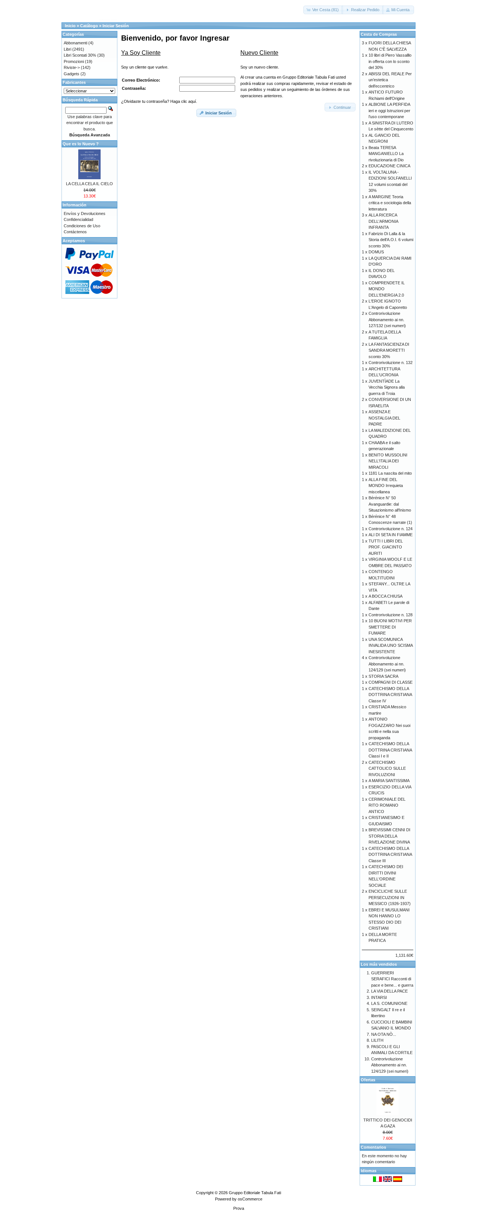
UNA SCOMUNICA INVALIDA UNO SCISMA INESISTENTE (391, 645)
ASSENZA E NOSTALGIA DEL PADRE (384, 417)
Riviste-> (72, 67)
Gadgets (71, 74)
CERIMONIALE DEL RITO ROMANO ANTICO (387, 805)
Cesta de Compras (379, 34)
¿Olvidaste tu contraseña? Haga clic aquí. (159, 101)
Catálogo (89, 25)
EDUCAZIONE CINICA (389, 166)
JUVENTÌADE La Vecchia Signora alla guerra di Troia (387, 387)
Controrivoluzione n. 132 (391, 362)
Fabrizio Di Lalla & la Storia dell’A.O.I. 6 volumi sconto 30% (391, 239)
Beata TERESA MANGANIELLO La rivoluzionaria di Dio (386, 153)
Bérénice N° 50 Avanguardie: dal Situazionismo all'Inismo (390, 504)
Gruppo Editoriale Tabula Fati (255, 1192)
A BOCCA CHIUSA (385, 596)
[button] (323, 10)
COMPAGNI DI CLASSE (391, 682)
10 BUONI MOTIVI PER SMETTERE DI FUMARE (390, 627)
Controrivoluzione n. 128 (391, 615)
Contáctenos (75, 232)
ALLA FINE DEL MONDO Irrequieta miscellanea (386, 485)
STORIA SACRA (383, 676)
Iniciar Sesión (115, 25)
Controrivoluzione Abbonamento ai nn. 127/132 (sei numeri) (387, 319)
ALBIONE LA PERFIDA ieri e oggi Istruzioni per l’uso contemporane (389, 110)
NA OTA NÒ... (383, 1034)
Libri (67, 49)
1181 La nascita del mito (390, 473)
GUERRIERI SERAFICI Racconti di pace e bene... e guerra (392, 979)
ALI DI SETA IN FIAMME (391, 534)
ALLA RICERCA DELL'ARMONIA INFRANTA (383, 221)
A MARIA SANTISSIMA (389, 780)
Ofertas (368, 1080)
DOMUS (376, 252)
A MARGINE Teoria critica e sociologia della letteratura (390, 202)
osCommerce (250, 1199)
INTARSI (379, 997)
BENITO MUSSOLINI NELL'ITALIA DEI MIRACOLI (388, 461)
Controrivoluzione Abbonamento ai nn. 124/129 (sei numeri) (387, 663)
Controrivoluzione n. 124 (391, 528)
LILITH (377, 1040)
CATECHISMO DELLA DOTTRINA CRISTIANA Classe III (390, 854)
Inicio (70, 25)
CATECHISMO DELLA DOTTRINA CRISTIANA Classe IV (390, 694)
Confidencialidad (78, 219)
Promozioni (74, 61)
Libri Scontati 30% (80, 55)
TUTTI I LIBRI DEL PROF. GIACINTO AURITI (386, 547)
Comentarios (373, 1147)
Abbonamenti (75, 43)
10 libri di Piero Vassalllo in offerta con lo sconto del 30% (390, 61)
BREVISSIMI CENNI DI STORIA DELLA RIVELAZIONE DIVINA (389, 836)
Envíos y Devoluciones (84, 213)
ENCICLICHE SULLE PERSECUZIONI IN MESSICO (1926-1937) (390, 897)
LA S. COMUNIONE (389, 1003)
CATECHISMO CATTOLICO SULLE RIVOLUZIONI (387, 768)
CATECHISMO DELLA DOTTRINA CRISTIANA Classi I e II (390, 749)
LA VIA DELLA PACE (389, 991)
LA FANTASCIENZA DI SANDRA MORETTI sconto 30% (389, 350)
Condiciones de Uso (82, 226)
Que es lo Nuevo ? (81, 144)
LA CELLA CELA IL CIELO (89, 183)
